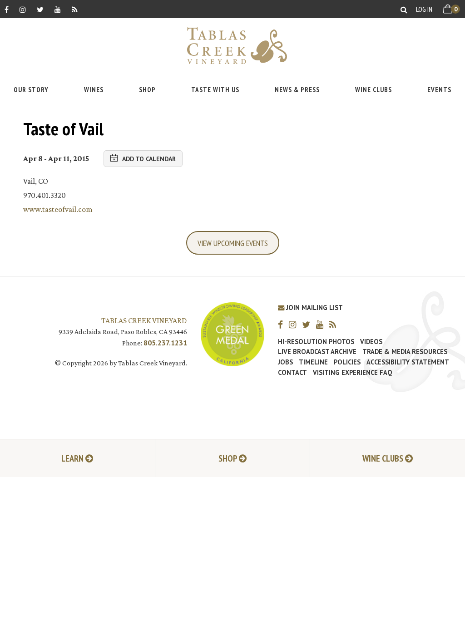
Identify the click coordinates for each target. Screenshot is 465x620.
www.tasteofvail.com (58, 209)
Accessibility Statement (407, 362)
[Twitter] (40, 9)
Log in (424, 9)
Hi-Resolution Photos (316, 342)
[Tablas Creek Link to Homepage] (232, 45)
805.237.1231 (165, 342)
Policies (347, 362)
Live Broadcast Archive (317, 352)
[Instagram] (22, 9)
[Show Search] (404, 9)
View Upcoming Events (233, 243)
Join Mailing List (313, 307)
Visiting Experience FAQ (352, 372)
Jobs (285, 362)
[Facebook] (6, 9)
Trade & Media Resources (404, 352)
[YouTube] (57, 9)
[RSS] (74, 9)
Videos (371, 342)
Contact (292, 372)
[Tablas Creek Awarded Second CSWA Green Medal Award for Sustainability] (232, 333)
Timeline (313, 362)
